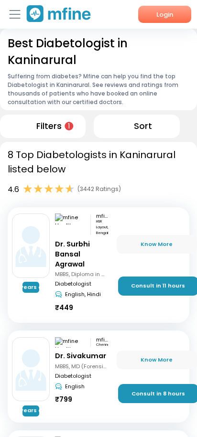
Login (164, 14)
